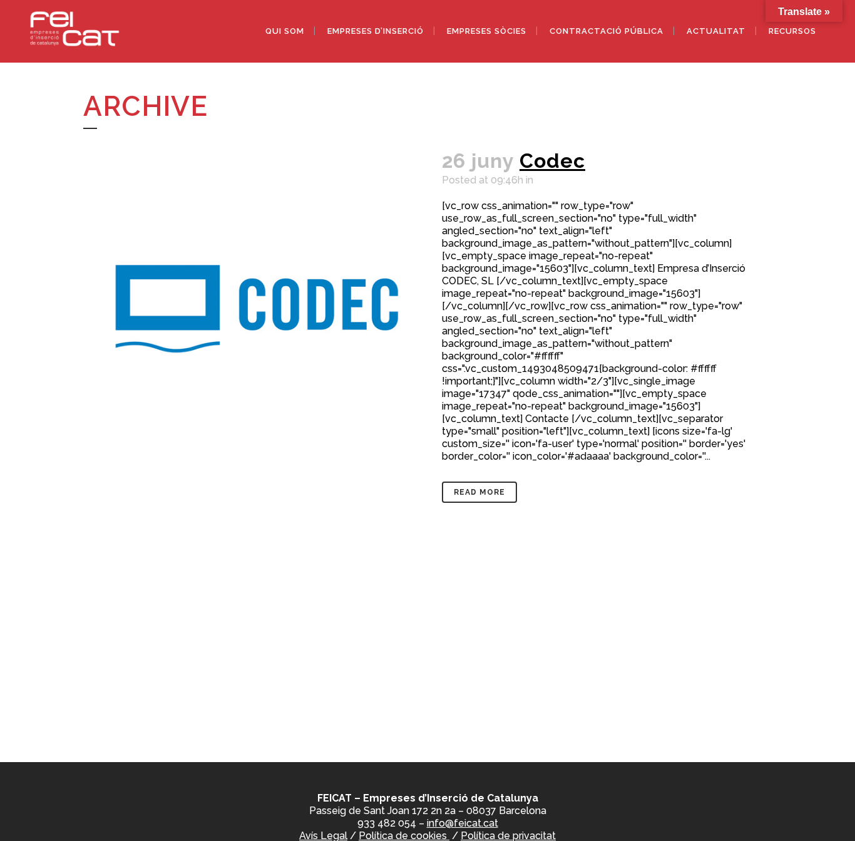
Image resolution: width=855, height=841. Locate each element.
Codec (552, 160)
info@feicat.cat (462, 823)
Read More (479, 492)
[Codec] (255, 307)
